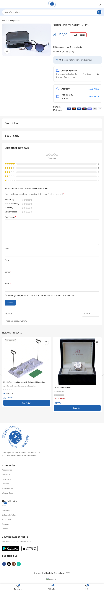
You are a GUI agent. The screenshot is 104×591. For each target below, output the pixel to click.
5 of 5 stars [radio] (31, 200)
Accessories (7, 470)
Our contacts (7, 510)
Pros (7, 248)
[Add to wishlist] (46, 342)
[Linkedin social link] (66, 52)
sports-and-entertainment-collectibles (19, 385)
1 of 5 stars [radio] (22, 200)
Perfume (5, 484)
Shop (4, 505)
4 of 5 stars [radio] (29, 200)
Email (8, 283)
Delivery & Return (9, 515)
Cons (7, 260)
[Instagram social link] (14, 564)
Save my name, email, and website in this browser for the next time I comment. (42, 295)
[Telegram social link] (73, 52)
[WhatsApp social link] (70, 52)
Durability (9, 208)
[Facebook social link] (60, 52)
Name (8, 272)
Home (4, 20)
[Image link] (15, 437)
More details (93, 89)
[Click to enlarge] (7, 51)
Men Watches (59, 391)
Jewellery (6, 474)
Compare (5, 524)
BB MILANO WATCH (62, 388)
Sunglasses (15, 20)
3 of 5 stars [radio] (27, 200)
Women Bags (7, 493)
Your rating (10, 200)
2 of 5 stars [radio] (25, 200)
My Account (6, 519)
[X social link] (63, 52)
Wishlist (5, 528)
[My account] (100, 4)
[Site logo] (52, 4)
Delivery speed (11, 212)
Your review (10, 217)
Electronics (6, 479)
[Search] (99, 12)
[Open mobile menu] (3, 4)
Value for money (12, 204)
